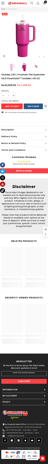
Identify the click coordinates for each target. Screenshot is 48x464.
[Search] (31, 3)
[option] (24, 35)
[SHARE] (45, 106)
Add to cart (12, 106)
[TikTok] (18, 440)
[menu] (2, 3)
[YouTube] (32, 440)
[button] (39, 56)
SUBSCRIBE (24, 381)
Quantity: (5, 91)
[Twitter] (38, 440)
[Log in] (38, 3)
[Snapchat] (25, 440)
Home (3, 9)
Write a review (24, 170)
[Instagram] (11, 440)
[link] (12, 279)
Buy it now (33, 106)
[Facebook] (5, 440)
